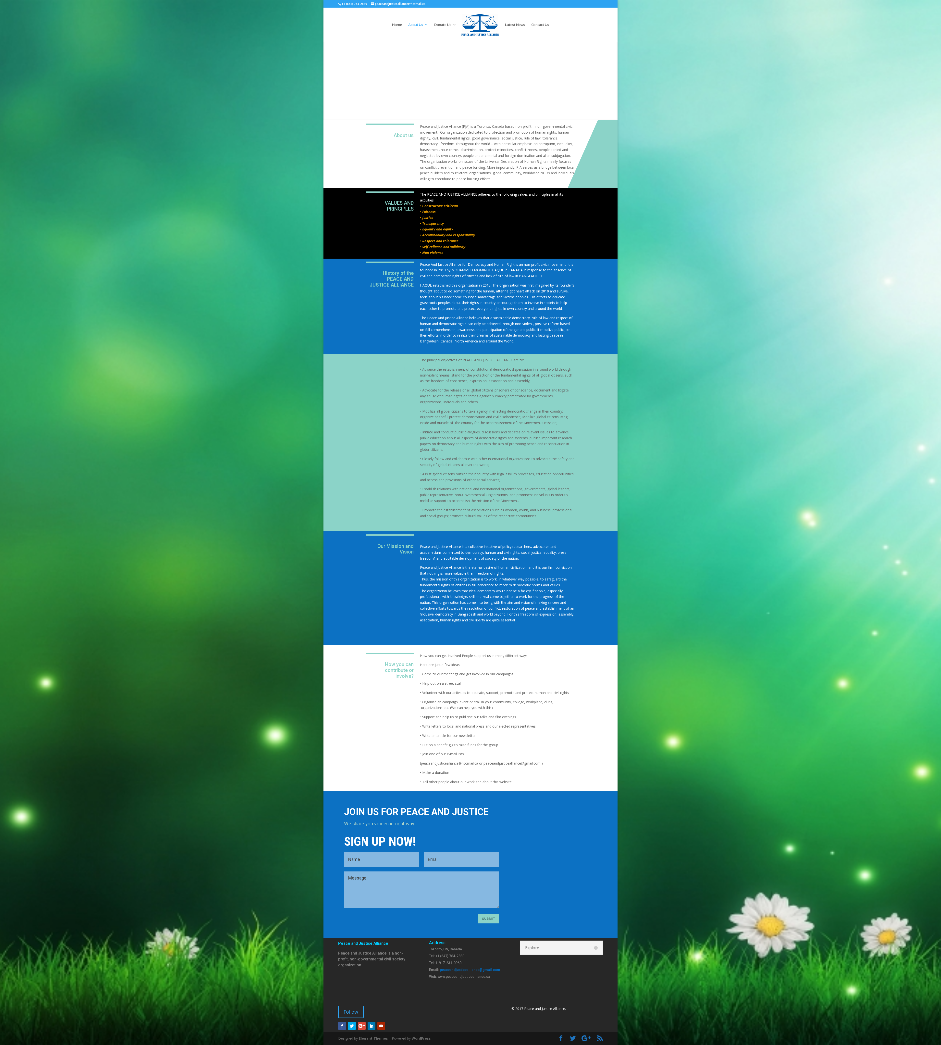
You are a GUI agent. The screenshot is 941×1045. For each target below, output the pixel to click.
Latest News (515, 25)
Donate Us (442, 25)
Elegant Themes (373, 1038)
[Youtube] (381, 1026)
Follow (351, 1011)
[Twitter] (352, 1026)
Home (397, 25)
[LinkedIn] (371, 1026)
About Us (415, 25)
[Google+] (362, 1026)
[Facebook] (342, 1026)
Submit (488, 918)
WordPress (421, 1038)
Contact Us (540, 25)
